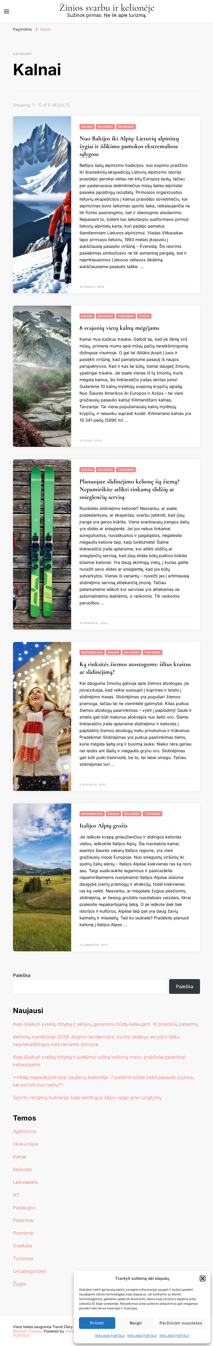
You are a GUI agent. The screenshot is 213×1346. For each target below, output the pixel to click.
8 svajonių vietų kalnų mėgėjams (119, 328)
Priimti (97, 1323)
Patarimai (126, 126)
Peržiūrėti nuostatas (180, 1323)
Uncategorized (29, 1271)
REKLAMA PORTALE (110, 1336)
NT (16, 1195)
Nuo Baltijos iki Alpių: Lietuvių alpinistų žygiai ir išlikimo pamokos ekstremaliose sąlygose (129, 146)
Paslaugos (24, 1207)
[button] (202, 1278)
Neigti (136, 1323)
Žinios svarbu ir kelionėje (106, 7)
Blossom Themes (27, 1331)
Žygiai (144, 316)
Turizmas (126, 316)
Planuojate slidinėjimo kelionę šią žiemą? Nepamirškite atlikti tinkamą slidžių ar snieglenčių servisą (129, 489)
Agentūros (24, 1131)
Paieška (21, 975)
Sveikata (22, 1245)
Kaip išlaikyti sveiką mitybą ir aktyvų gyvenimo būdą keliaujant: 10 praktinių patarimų (105, 1024)
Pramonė (23, 1233)
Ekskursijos (92, 652)
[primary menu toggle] (6, 11)
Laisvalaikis (25, 1182)
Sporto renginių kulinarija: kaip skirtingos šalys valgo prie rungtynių (87, 1097)
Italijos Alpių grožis (103, 825)
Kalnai (87, 126)
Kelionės (105, 126)
